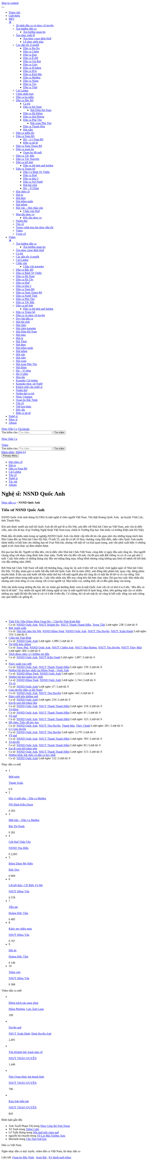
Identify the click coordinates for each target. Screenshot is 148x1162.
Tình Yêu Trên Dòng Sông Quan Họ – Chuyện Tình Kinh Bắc (44, 621)
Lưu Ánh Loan (35, 1009)
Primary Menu (10, 455)
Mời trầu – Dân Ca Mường (24, 820)
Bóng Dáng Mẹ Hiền (21, 863)
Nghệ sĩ (13, 416)
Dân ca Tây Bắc (25, 155)
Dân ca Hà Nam (32, 106)
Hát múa (21, 334)
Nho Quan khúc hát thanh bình (26, 1076)
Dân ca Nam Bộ (25, 136)
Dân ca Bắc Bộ (24, 100)
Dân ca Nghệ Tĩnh (26, 295)
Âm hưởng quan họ (34, 31)
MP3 (11, 20)
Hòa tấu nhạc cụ (25, 214)
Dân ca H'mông (32, 67)
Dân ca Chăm (31, 51)
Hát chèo (21, 325)
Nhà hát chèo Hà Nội (29, 631)
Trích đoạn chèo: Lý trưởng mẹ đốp (29, 654)
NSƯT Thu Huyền (98, 631)
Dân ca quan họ (25, 149)
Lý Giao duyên (17, 728)
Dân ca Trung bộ (25, 168)
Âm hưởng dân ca (26, 28)
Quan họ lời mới (32, 152)
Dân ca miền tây (25, 132)
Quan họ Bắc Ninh (27, 400)
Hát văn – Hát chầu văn (29, 207)
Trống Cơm (32, 1129)
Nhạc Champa (24, 396)
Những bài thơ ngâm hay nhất (26, 676)
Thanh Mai (68, 725)
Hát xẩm (28, 129)
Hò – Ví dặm (23, 370)
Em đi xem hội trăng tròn (23, 748)
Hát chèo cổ (23, 191)
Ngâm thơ (21, 220)
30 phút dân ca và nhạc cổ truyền (35, 25)
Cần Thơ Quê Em (36, 1138)
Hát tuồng (21, 204)
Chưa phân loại (24, 93)
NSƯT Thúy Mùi (131, 647)
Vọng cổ (21, 233)
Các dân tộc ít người (27, 45)
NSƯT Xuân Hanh (122, 631)
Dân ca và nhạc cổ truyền (30, 315)
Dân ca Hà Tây (24, 279)
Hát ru (19, 194)
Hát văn (20, 354)
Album (13, 422)
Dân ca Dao (30, 54)
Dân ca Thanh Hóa (34, 126)
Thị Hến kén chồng (20, 644)
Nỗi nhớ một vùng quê (46, 1132)
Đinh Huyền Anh (41, 1033)
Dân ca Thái (30, 87)
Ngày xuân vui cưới (20, 663)
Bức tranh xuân (17, 627)
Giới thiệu (14, 15)
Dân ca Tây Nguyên (27, 158)
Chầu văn (21, 263)
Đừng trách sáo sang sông (23, 1002)
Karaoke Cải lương (27, 380)
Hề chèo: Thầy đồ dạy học (24, 722)
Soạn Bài (41, 1157)
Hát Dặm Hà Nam (26, 331)
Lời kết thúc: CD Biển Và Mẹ (26, 885)
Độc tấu (20, 409)
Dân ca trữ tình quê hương (38, 165)
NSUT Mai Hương (86, 647)
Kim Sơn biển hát (19, 1101)
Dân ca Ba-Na (31, 48)
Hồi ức (13, 950)
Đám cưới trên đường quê (23, 696)
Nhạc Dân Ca (9, 428)
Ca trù (26, 103)
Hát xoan (21, 360)
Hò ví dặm (22, 373)
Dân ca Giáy (30, 64)
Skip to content (10, 3)
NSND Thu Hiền (19, 848)
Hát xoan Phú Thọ (40, 123)
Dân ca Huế (30, 175)
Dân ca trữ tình (24, 162)
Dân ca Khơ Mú (32, 74)
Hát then (21, 198)
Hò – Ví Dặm (31, 188)
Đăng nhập (7, 452)
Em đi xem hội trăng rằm (23, 702)
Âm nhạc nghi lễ (25, 35)
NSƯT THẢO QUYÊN (23, 1058)
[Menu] (2, 7)
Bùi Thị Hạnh (17, 826)
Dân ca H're (30, 71)
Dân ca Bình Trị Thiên (29, 272)
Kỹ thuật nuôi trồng (60, 1157)
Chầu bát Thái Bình (20, 637)
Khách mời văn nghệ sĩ (29, 386)
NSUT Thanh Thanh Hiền (76, 624)
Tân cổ (20, 224)
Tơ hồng (13, 709)
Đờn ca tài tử (30, 142)
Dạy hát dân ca (24, 318)
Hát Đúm (21, 367)
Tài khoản (23, 428)
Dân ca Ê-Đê (30, 58)
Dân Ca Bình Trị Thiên (36, 172)
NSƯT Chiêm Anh (62, 647)
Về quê (13, 715)
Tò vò (12, 683)
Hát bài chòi (30, 185)
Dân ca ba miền (25, 97)
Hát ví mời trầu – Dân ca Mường (27, 798)
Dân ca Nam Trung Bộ (29, 145)
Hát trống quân (24, 201)
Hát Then (21, 341)
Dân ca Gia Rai (32, 61)
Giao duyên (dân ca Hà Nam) (25, 689)
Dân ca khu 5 (30, 178)
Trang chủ (14, 12)
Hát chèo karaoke (26, 328)
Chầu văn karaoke (33, 266)
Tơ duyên (14, 741)
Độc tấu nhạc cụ (32, 217)
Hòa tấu (20, 377)
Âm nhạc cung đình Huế (37, 38)
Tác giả (13, 481)
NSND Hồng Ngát (53, 631)
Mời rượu (14, 776)
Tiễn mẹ (13, 907)
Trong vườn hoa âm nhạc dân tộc (35, 227)
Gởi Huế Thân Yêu (20, 841)
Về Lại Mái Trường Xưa (51, 1135)
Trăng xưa (14, 972)
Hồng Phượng (17, 1009)
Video (19, 230)
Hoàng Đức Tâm (18, 913)
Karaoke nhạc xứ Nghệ (29, 383)
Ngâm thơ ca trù (25, 393)
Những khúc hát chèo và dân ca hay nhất (32, 755)
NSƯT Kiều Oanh (49, 657)
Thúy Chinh (83, 725)
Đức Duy (14, 869)
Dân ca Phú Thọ (32, 119)
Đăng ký (21, 452)
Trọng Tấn (98, 624)
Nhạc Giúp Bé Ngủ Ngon (55, 1125)
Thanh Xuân (16, 782)
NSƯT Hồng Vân (19, 891)
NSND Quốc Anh (27, 624)
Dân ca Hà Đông (33, 113)
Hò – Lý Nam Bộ (33, 139)
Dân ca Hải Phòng (33, 116)
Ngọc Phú (22, 647)
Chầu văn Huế (31, 211)
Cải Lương (22, 90)
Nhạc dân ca (8, 502)
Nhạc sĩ (13, 419)
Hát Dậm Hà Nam (40, 110)
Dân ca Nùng (30, 80)
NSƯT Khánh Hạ (49, 624)
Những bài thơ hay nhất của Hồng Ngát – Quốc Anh (39, 670)
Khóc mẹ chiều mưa (20, 928)
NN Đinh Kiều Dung (21, 804)
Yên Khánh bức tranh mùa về (26, 1052)
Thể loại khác (23, 406)
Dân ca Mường (31, 77)
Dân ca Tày (29, 84)
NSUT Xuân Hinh (19, 1033)
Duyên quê (15, 1027)
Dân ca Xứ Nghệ (33, 181)
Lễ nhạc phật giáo (33, 41)
